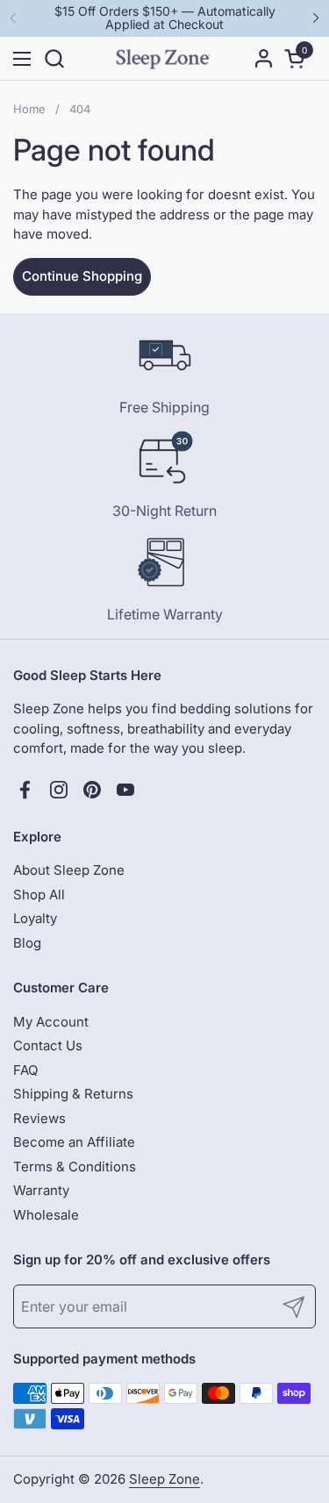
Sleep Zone (164, 1479)
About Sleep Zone (69, 870)
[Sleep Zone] (163, 59)
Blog (27, 942)
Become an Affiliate (74, 1142)
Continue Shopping (82, 276)
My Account (51, 1021)
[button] (54, 58)
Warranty (41, 1190)
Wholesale (46, 1214)
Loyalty (35, 918)
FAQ (25, 1070)
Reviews (39, 1118)
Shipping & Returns (73, 1093)
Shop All (39, 894)
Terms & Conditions (74, 1166)
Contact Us (47, 1045)
